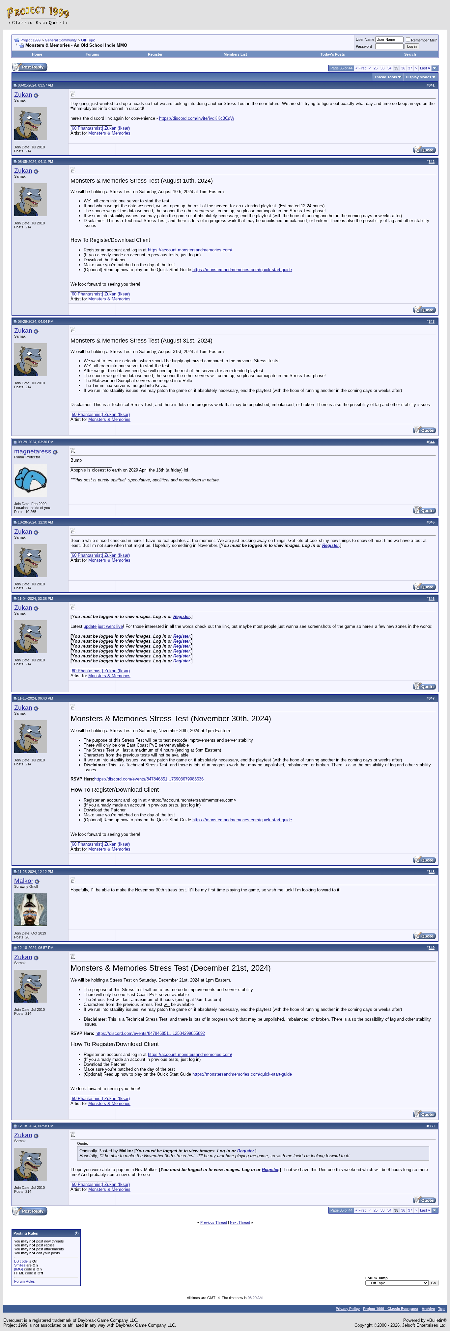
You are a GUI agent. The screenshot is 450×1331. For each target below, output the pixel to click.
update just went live (103, 626)
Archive (428, 1309)
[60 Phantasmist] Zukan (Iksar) (100, 128)
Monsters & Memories (109, 133)
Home (37, 54)
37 (410, 68)
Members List (235, 54)
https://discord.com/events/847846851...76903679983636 (149, 779)
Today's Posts (333, 54)
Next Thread (240, 1222)
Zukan (23, 94)
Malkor (23, 880)
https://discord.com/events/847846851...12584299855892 (150, 1033)
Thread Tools (385, 77)
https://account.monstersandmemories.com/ (190, 249)
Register (155, 54)
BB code (21, 1261)
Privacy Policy (348, 1309)
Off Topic (88, 40)
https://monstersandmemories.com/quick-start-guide (242, 269)
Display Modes (418, 77)
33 (382, 68)
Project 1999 (30, 40)
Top (441, 1309)
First (360, 68)
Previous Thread (213, 1222)
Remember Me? (424, 40)
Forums (92, 54)
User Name (365, 39)
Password (364, 46)
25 (376, 68)
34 (389, 68)
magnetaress (32, 451)
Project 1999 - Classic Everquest (390, 1309)
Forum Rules (24, 1281)
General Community (61, 40)
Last (425, 68)
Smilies (19, 1265)
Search (410, 54)
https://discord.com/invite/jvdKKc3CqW (196, 118)
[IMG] (18, 1269)
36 (403, 68)
